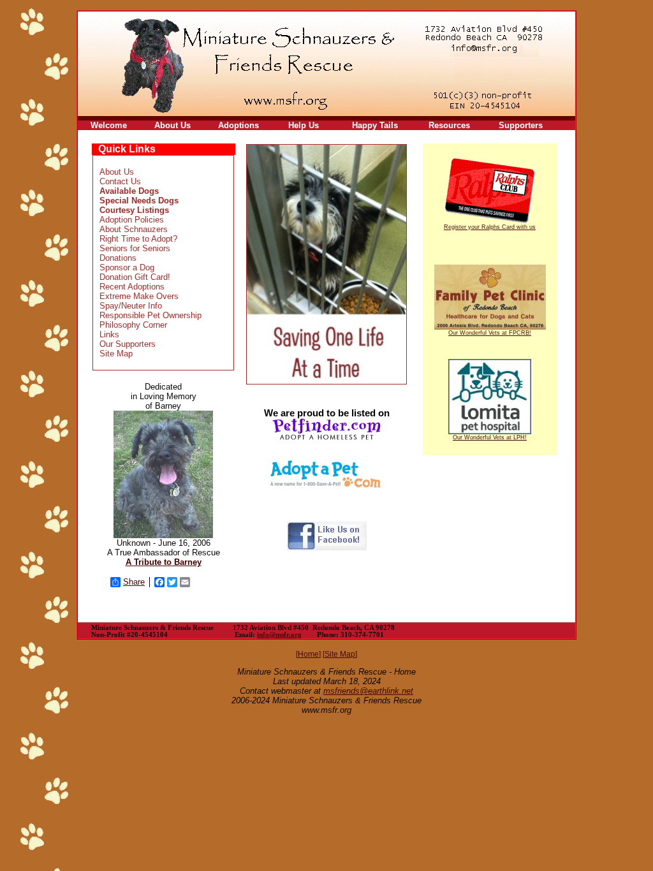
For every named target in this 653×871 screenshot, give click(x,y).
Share (134, 582)
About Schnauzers (133, 229)
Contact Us (120, 181)
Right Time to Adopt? (138, 239)
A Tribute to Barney (164, 562)
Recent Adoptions (132, 286)
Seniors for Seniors (134, 248)
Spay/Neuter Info (130, 306)
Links (109, 334)
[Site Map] (340, 654)
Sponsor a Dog (126, 267)
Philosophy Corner (133, 325)
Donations (117, 258)
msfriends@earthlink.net (368, 691)
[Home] (308, 654)
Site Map (116, 353)
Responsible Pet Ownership (150, 315)
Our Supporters (127, 344)
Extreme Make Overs (139, 296)
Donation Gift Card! (134, 277)
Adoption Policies (131, 219)
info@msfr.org (279, 634)
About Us (116, 172)
